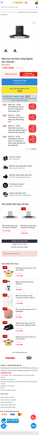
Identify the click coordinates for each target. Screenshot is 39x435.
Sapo (30, 433)
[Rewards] (3, 426)
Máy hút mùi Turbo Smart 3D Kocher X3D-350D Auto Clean (26, 324)
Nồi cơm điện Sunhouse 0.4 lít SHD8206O (26, 310)
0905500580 (11, 386)
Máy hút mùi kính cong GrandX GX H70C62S (28, 226)
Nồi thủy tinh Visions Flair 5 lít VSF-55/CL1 (26, 269)
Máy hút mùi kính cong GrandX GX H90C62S (10, 226)
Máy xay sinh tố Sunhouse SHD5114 (24, 283)
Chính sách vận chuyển (8, 400)
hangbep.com (6, 373)
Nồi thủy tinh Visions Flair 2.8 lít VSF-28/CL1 (26, 338)
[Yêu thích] (34, 23)
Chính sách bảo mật (7, 397)
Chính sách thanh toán (8, 405)
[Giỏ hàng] (36, 3)
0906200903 (11, 379)
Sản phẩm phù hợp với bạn (15, 204)
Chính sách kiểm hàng (8, 407)
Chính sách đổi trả (7, 402)
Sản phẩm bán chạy (10, 264)
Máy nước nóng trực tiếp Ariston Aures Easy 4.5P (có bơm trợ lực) (25, 297)
